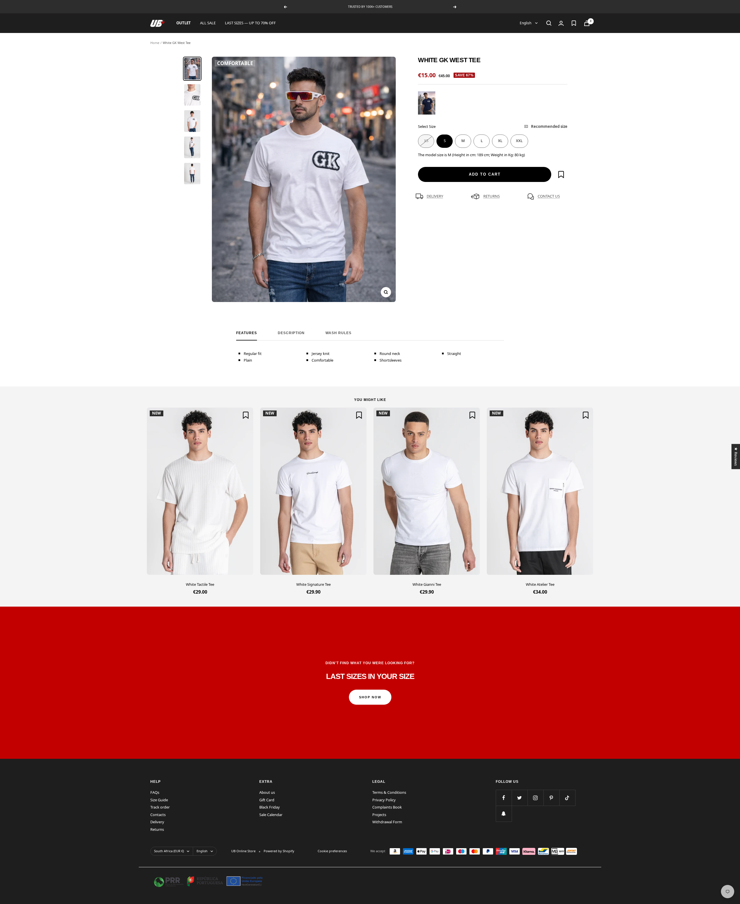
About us (267, 792)
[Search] (549, 23)
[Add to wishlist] (561, 174)
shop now (370, 697)
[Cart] (587, 23)
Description (291, 333)
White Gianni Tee (426, 584)
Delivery (157, 821)
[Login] (561, 23)
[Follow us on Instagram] (535, 798)
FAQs (154, 792)
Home (154, 42)
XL (500, 140)
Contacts (158, 814)
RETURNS (491, 196)
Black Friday (269, 807)
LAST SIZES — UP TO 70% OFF (250, 22)
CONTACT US (549, 196)
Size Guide (159, 799)
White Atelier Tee (540, 584)
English (526, 23)
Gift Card (266, 799)
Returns (157, 829)
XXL (519, 140)
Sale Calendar (270, 814)
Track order (160, 807)
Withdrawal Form (387, 821)
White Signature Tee (313, 584)
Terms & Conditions (389, 792)
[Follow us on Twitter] (520, 798)
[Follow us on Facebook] (504, 798)
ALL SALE (208, 22)
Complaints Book (387, 807)
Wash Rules (338, 333)
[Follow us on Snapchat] (504, 814)
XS (426, 140)
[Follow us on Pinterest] (551, 798)
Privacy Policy (384, 799)
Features (246, 333)
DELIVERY (435, 196)
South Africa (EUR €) (169, 851)
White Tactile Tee (200, 584)
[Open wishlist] (574, 23)
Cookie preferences (332, 851)
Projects (379, 814)
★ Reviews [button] (735, 456)
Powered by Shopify (279, 851)
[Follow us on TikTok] (567, 798)
